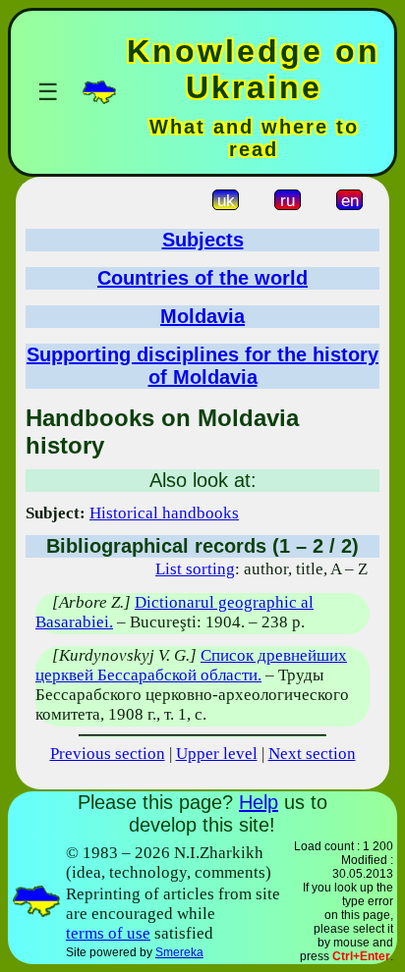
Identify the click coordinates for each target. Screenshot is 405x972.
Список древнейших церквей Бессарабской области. (191, 665)
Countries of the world (202, 278)
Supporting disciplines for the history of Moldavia (202, 366)
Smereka (179, 952)
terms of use (108, 933)
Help (258, 802)
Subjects (203, 239)
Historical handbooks (164, 513)
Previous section (107, 753)
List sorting (195, 569)
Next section (312, 753)
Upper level (217, 753)
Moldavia (202, 316)
